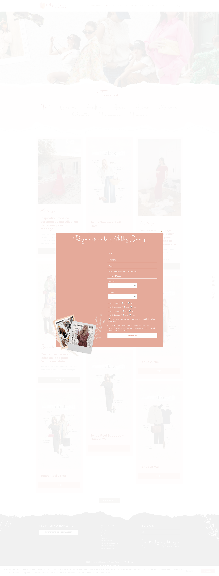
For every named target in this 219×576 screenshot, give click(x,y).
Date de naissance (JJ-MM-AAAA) (122, 271)
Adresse (111, 281)
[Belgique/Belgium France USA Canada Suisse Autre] (132, 285)
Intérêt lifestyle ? (121, 315)
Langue (111, 292)
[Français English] (132, 296)
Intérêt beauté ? (121, 311)
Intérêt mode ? (121, 303)
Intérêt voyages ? (122, 307)
